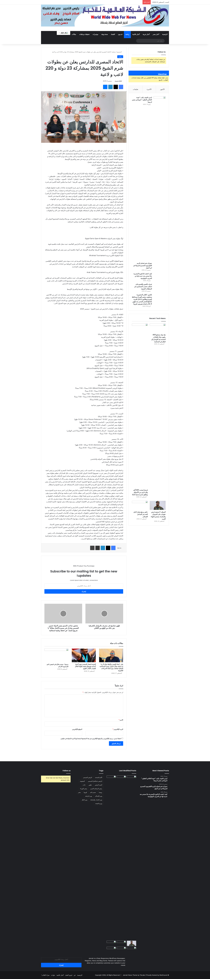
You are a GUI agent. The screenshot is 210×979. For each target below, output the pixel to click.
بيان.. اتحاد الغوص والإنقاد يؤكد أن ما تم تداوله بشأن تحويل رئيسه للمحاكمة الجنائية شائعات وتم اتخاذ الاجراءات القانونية (111, 667)
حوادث (53, 975)
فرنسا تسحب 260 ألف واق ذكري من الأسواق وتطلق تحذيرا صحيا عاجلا (140, 492)
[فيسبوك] (121, 87)
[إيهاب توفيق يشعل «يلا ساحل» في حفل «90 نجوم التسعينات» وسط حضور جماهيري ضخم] (131, 778)
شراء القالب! (45, 975)
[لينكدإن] (110, 87)
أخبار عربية (146, 34)
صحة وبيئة (104, 34)
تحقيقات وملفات (84, 34)
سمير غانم (93, 792)
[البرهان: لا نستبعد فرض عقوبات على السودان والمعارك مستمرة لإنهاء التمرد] (158, 505)
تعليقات (135, 89)
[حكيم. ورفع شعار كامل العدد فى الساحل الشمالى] (140, 505)
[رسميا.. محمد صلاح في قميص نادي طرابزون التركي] (56, 655)
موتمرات (95, 34)
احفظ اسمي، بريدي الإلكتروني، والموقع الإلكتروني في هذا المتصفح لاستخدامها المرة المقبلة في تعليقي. (90, 738)
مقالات (74, 34)
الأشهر (162, 89)
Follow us (67, 770)
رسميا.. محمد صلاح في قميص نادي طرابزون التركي (57, 665)
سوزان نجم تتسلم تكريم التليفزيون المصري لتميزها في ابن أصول (142, 265)
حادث (84, 785)
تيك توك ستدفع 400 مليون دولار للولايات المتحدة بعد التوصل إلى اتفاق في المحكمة (158, 338)
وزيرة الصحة (98, 803)
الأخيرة (149, 89)
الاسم (121, 720)
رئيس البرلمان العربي (96, 788)
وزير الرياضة (88, 796)
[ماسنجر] (105, 87)
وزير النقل (84, 800)
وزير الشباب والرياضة (96, 800)
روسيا (100, 792)
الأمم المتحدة (98, 777)
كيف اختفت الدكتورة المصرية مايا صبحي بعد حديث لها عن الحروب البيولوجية (143, 276)
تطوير (90, 785)
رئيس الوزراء (83, 788)
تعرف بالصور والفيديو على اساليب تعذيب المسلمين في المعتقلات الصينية (143, 286)
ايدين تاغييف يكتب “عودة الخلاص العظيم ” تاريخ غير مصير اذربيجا (142, 99)
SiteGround (163, 975)
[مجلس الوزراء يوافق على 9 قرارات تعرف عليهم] (111, 943)
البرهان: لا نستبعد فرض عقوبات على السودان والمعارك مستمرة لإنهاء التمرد (158, 515)
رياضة (127, 34)
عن (75, 975)
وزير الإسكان (98, 796)
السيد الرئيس (98, 785)
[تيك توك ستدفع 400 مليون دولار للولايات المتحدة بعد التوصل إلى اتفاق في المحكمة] (158, 328)
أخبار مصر (156, 34)
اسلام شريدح (118, 81)
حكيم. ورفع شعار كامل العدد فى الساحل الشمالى (140, 514)
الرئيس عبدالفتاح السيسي (95, 781)
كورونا (85, 792)
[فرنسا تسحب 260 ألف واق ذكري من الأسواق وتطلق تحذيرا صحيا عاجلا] (140, 406)
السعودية (82, 781)
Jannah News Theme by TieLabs (134, 975)
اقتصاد (113, 34)
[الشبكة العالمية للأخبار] (105, 15)
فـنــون (120, 34)
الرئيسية (164, 34)
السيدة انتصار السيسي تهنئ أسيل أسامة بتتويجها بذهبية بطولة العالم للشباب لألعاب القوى (85, 666)
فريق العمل (68, 975)
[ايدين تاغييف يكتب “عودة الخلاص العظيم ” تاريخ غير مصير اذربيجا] (160, 178)
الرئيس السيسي (87, 777)
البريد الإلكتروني (118, 729)
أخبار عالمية (136, 34)
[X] (116, 87)
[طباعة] (92, 548)
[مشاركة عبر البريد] (97, 548)
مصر (79, 792)
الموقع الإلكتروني (77, 729)
